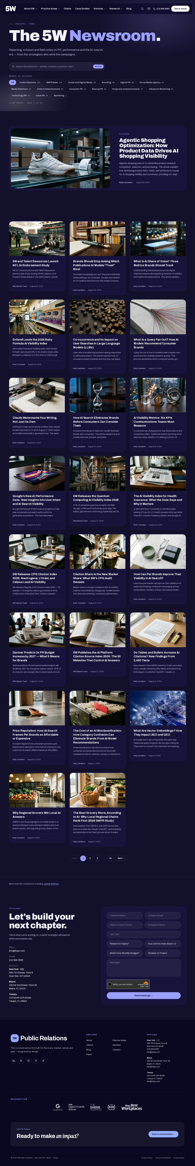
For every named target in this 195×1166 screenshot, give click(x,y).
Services (98, 8)
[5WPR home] (10, 9)
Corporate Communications (127, 89)
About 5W (29, 8)
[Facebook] (36, 1060)
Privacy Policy (146, 1158)
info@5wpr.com (153, 1052)
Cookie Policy (179, 1158)
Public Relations (30, 82)
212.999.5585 (163, 9)
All (12, 82)
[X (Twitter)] (21, 1060)
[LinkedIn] (13, 1060)
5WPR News (54, 82)
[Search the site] (142, 9)
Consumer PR (77, 89)
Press (89, 1054)
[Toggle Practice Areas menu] (59, 9)
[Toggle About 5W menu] (37, 9)
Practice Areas (49, 8)
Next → (121, 858)
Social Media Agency (152, 82)
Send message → (143, 995)
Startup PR (99, 89)
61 (110, 858)
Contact (117, 1050)
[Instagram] (28, 1060)
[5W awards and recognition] (58, 1107)
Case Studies (82, 8)
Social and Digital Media (82, 82)
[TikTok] (43, 1060)
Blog (128, 8)
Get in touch (180, 9)
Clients (67, 8)
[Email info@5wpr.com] (149, 9)
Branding (108, 82)
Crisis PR (42, 96)
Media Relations (21, 89)
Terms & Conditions (163, 1158)
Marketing (60, 96)
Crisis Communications (50, 89)
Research (114, 8)
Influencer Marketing (161, 89)
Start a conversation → (163, 1134)
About (89, 1040)
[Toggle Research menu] (122, 9)
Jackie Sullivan (51, 884)
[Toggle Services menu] (105, 9)
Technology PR (20, 96)
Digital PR (127, 82)
